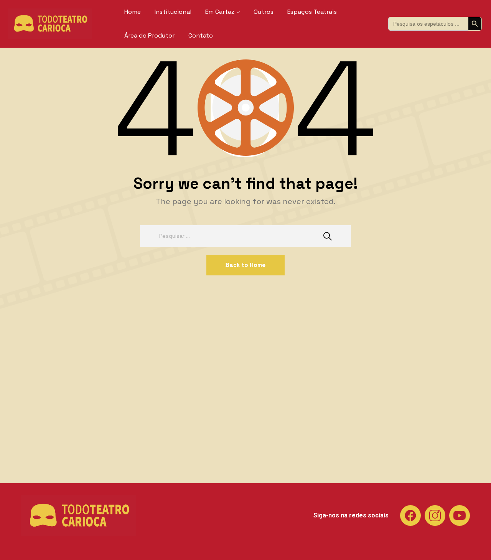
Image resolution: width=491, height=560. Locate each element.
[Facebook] (410, 515)
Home (132, 12)
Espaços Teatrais (312, 12)
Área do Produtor (149, 35)
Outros (264, 12)
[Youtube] (459, 515)
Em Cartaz (219, 12)
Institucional (173, 12)
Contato (200, 35)
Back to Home (245, 264)
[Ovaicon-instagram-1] (435, 515)
